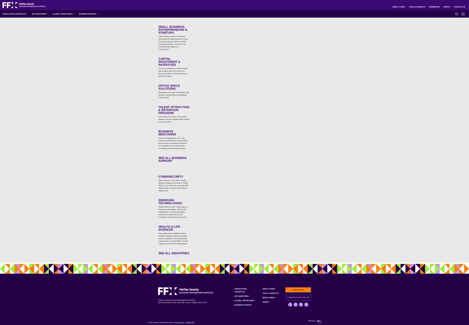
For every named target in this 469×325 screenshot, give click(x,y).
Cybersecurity (173, 183)
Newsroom (434, 7)
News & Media (268, 298)
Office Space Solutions (173, 91)
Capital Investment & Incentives (172, 67)
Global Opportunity (63, 14)
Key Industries (39, 14)
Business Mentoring (173, 139)
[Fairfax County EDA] (23, 5)
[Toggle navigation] (463, 14)
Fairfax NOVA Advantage (14, 14)
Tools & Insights (417, 7)
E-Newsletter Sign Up (298, 297)
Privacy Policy (179, 322)
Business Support (87, 14)
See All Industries (173, 253)
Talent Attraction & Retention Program (173, 114)
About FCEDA (399, 7)
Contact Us (459, 7)
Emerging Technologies (172, 208)
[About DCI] (319, 322)
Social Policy (190, 322)
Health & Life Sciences (173, 235)
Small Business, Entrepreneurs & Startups (173, 37)
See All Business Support (172, 159)
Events (446, 7)
